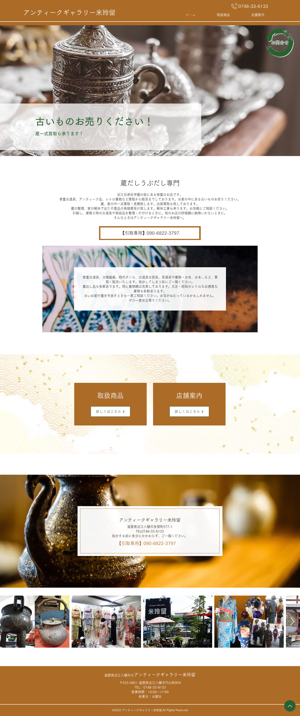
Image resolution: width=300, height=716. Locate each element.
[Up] (290, 706)
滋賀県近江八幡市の (149, 675)
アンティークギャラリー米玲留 (69, 12)
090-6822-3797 (159, 543)
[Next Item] (292, 621)
